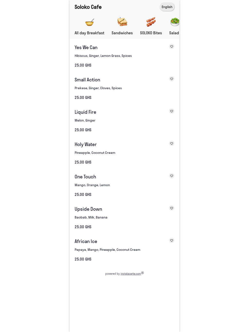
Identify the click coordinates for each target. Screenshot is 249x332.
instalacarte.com (131, 273)
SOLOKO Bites (151, 32)
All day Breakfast (89, 32)
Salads (175, 32)
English (167, 7)
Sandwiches (122, 32)
